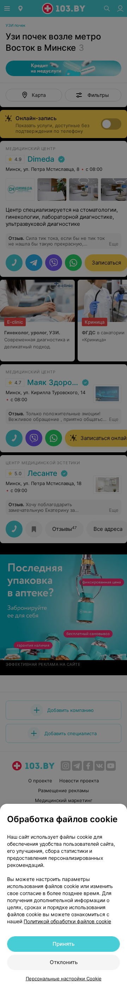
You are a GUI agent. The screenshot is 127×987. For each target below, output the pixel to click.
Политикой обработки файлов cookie (67, 921)
